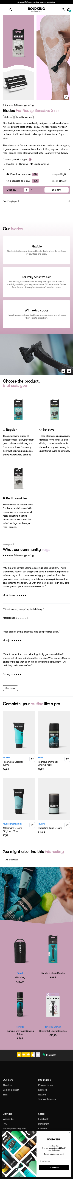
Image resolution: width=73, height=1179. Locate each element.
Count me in (54, 1168)
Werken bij (8, 1118)
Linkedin (42, 1128)
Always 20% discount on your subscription (36, 2)
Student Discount (47, 1099)
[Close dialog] (70, 1132)
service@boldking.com (14, 1128)
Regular (10, 163)
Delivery (42, 1089)
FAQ (5, 1123)
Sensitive (23, 163)
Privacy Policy (45, 1085)
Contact (7, 1113)
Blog (5, 1094)
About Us (7, 1085)
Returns (42, 1094)
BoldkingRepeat (11, 1089)
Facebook (43, 1118)
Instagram (43, 1123)
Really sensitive (41, 163)
